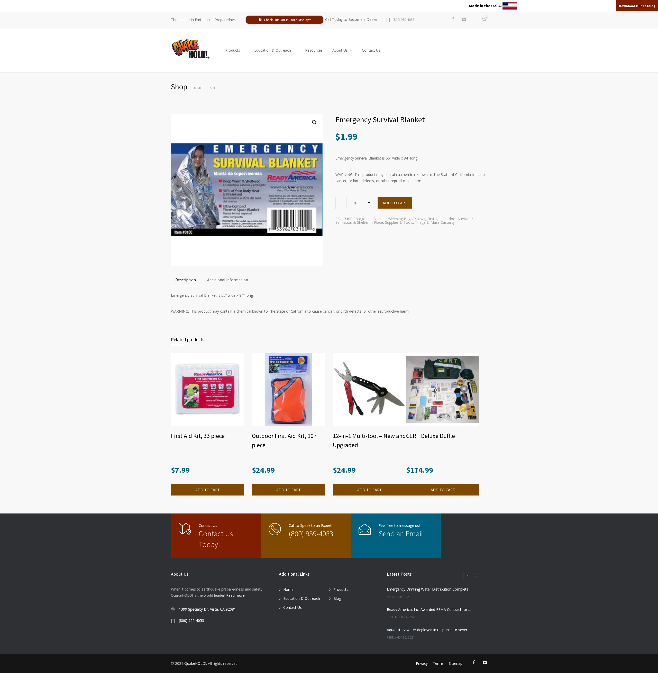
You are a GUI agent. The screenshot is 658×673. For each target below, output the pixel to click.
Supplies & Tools (399, 222)
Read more (235, 595)
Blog (337, 598)
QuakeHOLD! (195, 663)
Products (232, 50)
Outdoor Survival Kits (460, 218)
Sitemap (455, 663)
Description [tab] (185, 279)
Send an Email (401, 533)
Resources (314, 50)
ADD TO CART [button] (207, 489)
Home (197, 88)
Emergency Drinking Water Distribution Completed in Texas (429, 589)
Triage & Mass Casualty (435, 222)
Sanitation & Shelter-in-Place (359, 222)
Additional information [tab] (227, 279)
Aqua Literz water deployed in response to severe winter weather (429, 629)
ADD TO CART (395, 202)
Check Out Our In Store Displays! (287, 20)
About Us (340, 50)
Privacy (422, 663)
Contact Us (371, 50)
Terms (438, 663)
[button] (314, 122)
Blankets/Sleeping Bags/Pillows (399, 218)
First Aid (434, 218)
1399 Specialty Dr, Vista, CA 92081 (207, 609)
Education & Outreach (272, 50)
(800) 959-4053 (403, 20)
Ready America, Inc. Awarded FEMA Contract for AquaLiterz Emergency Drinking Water (429, 609)
